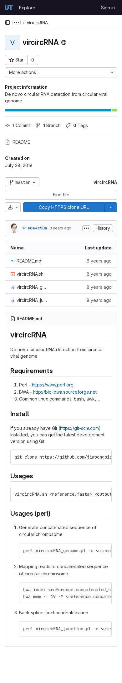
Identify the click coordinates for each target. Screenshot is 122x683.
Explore (27, 7)
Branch (52, 125)
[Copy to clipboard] (104, 457)
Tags (80, 125)
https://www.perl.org (53, 384)
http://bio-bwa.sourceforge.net (65, 392)
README (21, 142)
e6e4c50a (37, 228)
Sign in (108, 7)
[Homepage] (8, 7)
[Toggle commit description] (86, 228)
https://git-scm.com (79, 428)
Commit (22, 125)
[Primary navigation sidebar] (8, 22)
